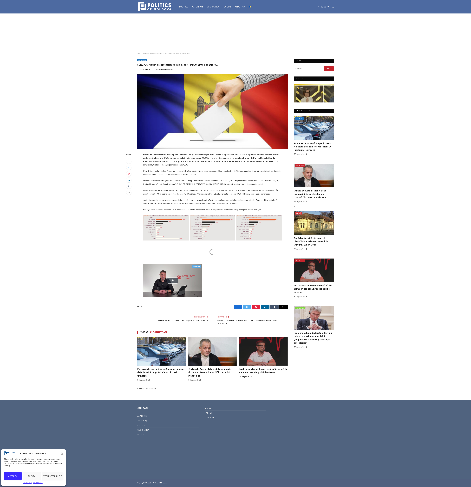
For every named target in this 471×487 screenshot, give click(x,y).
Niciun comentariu (165, 70)
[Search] (332, 7)
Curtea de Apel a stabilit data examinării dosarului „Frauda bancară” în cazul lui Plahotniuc (210, 373)
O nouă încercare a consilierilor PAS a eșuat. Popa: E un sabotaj (182, 320)
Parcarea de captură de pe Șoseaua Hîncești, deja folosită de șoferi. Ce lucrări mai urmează (161, 373)
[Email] (128, 192)
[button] (62, 453)
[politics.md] (155, 6)
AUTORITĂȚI (197, 7)
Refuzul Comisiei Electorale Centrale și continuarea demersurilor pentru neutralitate (247, 322)
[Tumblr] (128, 186)
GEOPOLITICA (213, 7)
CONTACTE (209, 418)
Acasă (139, 53)
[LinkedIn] (128, 179)
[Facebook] (128, 161)
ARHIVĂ (208, 408)
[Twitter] (128, 167)
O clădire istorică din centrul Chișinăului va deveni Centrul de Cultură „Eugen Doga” (311, 242)
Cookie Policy (27, 483)
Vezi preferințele (52, 476)
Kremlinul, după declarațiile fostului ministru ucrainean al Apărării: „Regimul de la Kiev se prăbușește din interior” (313, 338)
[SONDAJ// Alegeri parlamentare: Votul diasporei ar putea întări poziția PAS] (212, 111)
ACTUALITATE (300, 165)
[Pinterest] (128, 173)
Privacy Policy (38, 483)
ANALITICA (240, 7)
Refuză (32, 476)
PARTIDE (208, 413)
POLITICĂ (183, 7)
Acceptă (12, 476)
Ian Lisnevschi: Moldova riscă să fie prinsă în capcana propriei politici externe (263, 371)
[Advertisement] (235, 33)
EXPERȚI (227, 7)
